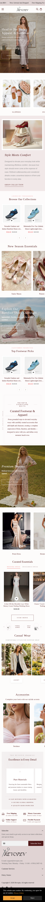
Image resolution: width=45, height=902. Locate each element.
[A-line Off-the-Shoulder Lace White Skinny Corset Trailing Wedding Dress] (16, 587)
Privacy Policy (19, 893)
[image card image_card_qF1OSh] (16, 659)
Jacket (16, 680)
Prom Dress (16, 554)
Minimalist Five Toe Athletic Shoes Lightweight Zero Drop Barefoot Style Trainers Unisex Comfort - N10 (33, 227)
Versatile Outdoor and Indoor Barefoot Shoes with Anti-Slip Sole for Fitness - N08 (11, 227)
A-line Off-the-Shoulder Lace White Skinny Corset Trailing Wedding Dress (16, 605)
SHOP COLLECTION (14, 185)
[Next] (25, 238)
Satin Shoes (16, 294)
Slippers (16, 112)
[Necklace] (16, 723)
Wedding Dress (13, 566)
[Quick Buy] (12, 220)
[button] (40, 9)
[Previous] (19, 238)
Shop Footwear (15, 50)
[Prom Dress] (16, 530)
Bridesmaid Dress (30, 566)
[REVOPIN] (22, 9)
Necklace (16, 746)
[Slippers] (16, 93)
